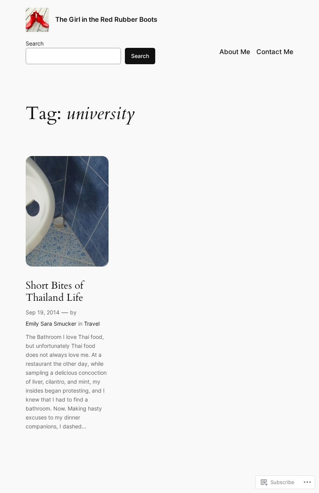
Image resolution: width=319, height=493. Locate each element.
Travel (92, 323)
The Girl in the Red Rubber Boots (106, 19)
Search (35, 43)
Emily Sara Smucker (51, 323)
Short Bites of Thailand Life (54, 291)
